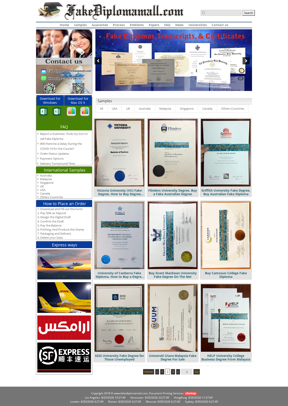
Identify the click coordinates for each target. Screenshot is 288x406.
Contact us (220, 25)
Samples (80, 25)
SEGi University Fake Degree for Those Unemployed (119, 357)
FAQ (167, 25)
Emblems (137, 25)
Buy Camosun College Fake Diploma (226, 275)
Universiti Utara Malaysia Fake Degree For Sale (172, 357)
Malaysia (165, 109)
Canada (207, 109)
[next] (246, 60)
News (179, 25)
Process (119, 25)
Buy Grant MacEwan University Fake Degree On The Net (173, 275)
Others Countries (232, 109)
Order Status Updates (54, 154)
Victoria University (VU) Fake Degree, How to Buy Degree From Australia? (119, 194)
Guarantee (100, 25)
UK (128, 109)
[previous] (98, 60)
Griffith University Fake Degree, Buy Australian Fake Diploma (225, 192)
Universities (198, 25)
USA (114, 109)
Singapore (187, 109)
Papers (154, 25)
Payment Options (52, 159)
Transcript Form (56, 118)
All (101, 109)
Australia (145, 109)
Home (64, 25)
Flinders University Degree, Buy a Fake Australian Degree (172, 192)
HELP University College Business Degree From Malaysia (225, 357)
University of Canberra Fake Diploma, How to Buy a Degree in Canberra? (119, 276)
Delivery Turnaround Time (57, 163)
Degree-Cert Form (43, 119)
